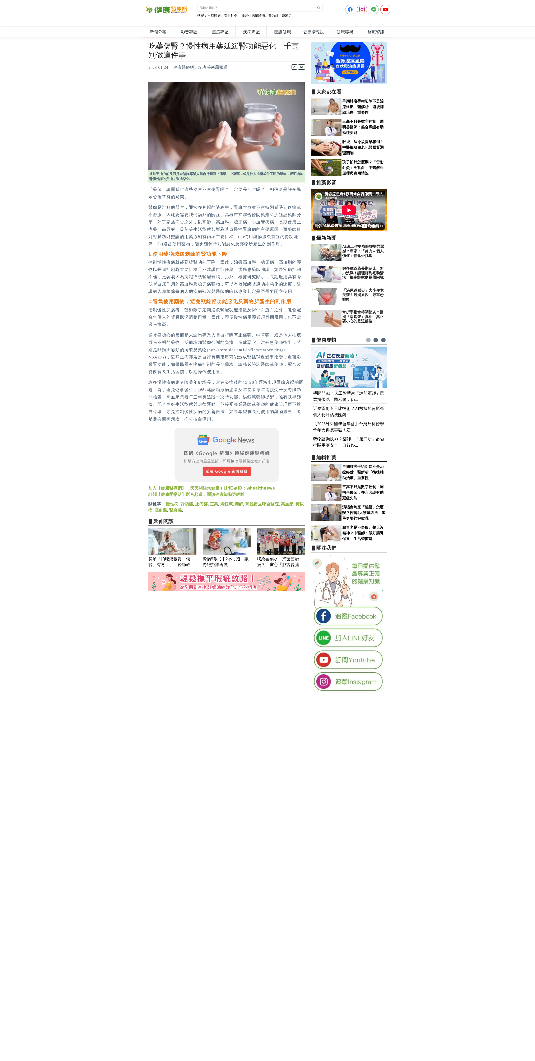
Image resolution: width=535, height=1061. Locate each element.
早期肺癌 (214, 16)
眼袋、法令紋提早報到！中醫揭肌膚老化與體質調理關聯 (363, 147)
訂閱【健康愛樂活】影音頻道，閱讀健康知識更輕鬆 (196, 494)
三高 (214, 503)
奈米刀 (287, 16)
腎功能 (187, 503)
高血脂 (161, 510)
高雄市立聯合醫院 (262, 503)
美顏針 (273, 16)
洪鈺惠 (226, 503)
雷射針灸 (230, 16)
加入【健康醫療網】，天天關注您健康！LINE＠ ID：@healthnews (211, 488)
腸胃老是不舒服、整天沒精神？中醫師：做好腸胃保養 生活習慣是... (363, 533)
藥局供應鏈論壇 (253, 16)
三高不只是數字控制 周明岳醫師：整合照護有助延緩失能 (363, 127)
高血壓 (287, 503)
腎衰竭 (175, 510)
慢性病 (172, 503)
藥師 (239, 503)
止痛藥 (201, 503)
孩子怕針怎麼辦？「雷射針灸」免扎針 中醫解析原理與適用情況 (363, 167)
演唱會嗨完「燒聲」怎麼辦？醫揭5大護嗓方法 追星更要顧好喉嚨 (364, 512)
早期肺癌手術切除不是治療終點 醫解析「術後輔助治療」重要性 (363, 107)
